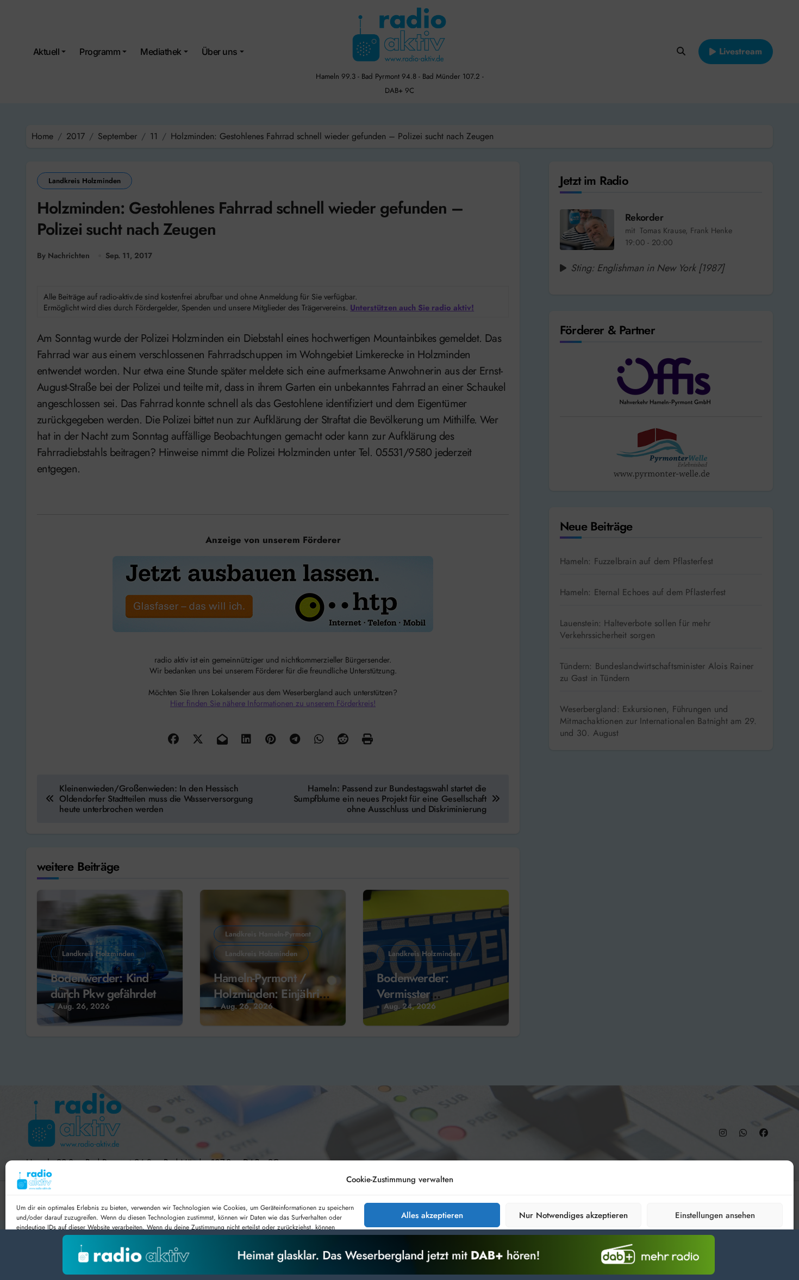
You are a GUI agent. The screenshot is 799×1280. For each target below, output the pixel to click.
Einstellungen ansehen (715, 1215)
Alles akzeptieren (432, 1215)
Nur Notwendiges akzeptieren (573, 1215)
